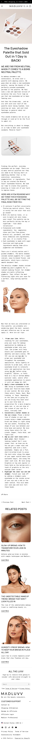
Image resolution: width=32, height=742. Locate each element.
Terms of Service (11, 688)
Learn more (5, 560)
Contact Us (5, 705)
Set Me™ (21, 356)
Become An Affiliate (9, 711)
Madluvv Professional (9, 717)
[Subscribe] (29, 684)
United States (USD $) (12, 723)
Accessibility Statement (10, 735)
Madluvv (10, 738)
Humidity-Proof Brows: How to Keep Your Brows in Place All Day (15, 650)
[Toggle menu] (2, 6)
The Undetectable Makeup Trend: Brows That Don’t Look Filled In (15, 599)
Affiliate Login (7, 714)
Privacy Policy (7, 731)
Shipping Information (9, 708)
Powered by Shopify (22, 738)
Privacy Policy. (24, 688)
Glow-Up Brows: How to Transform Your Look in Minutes (13, 548)
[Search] (24, 6)
